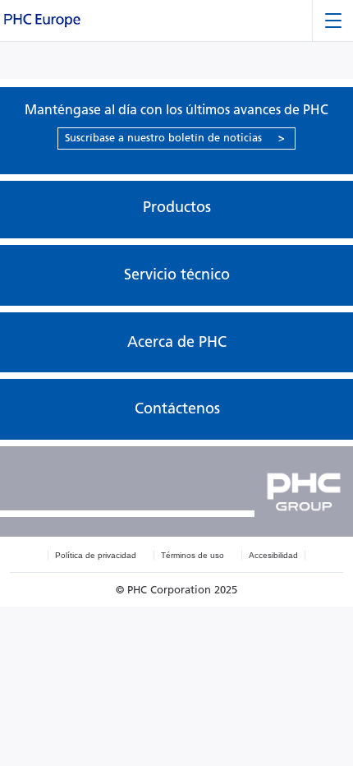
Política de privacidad (95, 555)
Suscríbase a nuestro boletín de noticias (175, 138)
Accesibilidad (273, 555)
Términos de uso (192, 555)
